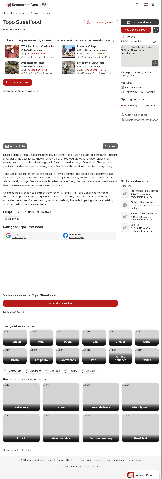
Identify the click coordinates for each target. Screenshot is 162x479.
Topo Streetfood (22, 22)
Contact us (30, 460)
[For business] (44, 5)
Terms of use (118, 460)
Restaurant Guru (91, 466)
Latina (23, 29)
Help (107, 460)
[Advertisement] (60, 266)
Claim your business (136, 114)
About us (70, 460)
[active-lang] (146, 5)
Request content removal (50, 460)
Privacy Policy (84, 460)
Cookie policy (134, 460)
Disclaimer (98, 460)
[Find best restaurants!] (22, 4)
